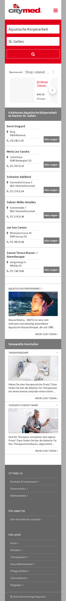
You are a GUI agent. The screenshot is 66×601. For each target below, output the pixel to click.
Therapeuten (18, 557)
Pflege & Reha (19, 571)
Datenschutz (18, 488)
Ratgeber (16, 585)
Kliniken (15, 550)
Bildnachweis (18, 495)
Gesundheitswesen (22, 564)
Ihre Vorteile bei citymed (25, 519)
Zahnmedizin (18, 578)
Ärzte (14, 543)
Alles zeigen (51, 139)
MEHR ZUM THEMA (46, 334)
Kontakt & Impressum (24, 481)
